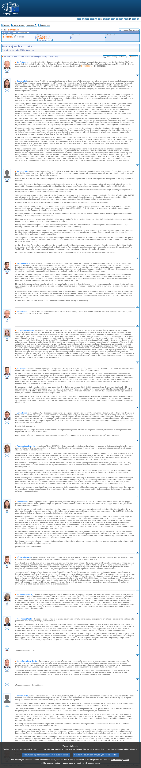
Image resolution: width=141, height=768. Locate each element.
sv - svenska (138, 19)
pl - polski (122, 19)
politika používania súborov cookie (54, 763)
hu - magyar (114, 19)
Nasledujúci (30, 25)
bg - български (78, 19)
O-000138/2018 (8, 37)
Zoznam (6, 25)
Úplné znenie (45, 25)
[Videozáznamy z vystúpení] (7, 72)
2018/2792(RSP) (13, 30)
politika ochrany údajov (120, 760)
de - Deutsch (88, 19)
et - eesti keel (91, 19)
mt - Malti (117, 19)
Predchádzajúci (19, 25)
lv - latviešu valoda (109, 19)
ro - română (127, 19)
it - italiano (106, 19)
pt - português (125, 19)
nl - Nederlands (120, 19)
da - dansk (86, 19)
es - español (80, 19)
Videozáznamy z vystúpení (116, 57)
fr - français (99, 19)
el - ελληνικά (93, 19)
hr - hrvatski (104, 19)
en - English (96, 19)
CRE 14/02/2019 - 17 (44, 38)
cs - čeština (83, 19)
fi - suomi (135, 19)
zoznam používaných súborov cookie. (85, 763)
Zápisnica (134, 57)
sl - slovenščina (133, 19)
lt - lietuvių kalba (112, 19)
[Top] (137, 76)
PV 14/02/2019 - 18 (43, 37)
